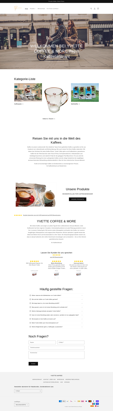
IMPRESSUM (60, 379)
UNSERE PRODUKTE (77, 199)
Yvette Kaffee (71, 406)
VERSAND (67, 382)
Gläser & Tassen (48, 119)
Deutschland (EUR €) (21, 404)
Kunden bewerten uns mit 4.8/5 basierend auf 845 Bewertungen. (42, 215)
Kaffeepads (18, 104)
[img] (56, 255)
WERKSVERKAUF (37, 379)
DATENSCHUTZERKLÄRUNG (51, 382)
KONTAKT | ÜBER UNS (49, 379)
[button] (33, 8)
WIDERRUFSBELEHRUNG (72, 379)
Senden (33, 363)
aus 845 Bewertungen (56, 257)
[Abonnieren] (40, 391)
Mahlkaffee (74, 104)
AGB (61, 382)
